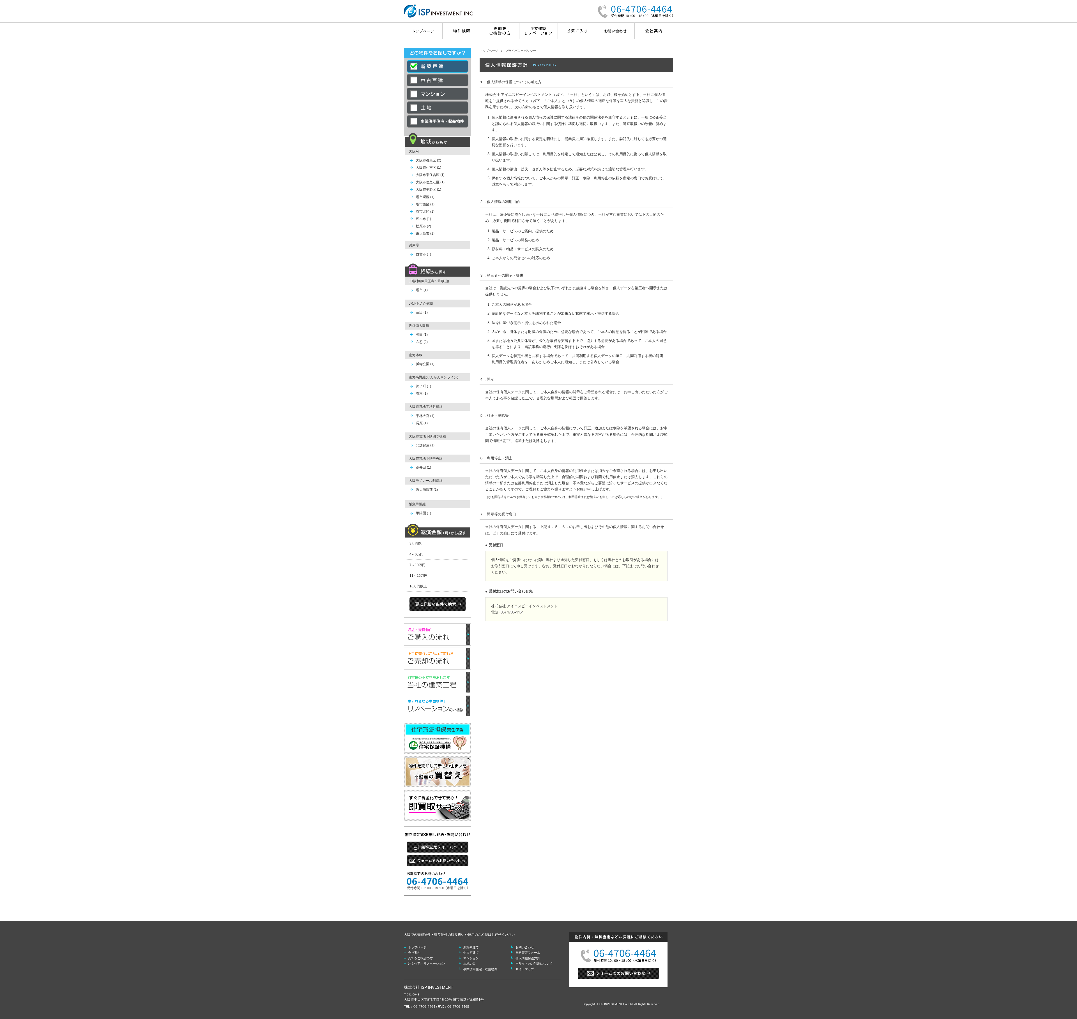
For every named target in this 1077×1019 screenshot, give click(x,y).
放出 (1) (422, 312)
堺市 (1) (422, 290)
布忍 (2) (422, 342)
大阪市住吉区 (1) (428, 168)
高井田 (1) (423, 467)
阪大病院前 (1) (427, 490)
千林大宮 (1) (425, 416)
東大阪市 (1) (425, 233)
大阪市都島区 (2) (428, 160)
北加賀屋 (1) (425, 445)
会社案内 (414, 952)
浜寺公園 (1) (425, 364)
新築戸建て (471, 947)
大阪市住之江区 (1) (430, 182)
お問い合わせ (525, 947)
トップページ (489, 50)
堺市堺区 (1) (425, 197)
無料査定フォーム (528, 952)
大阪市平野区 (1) (428, 189)
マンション (471, 958)
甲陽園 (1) (423, 513)
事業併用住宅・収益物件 (480, 969)
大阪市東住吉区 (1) (430, 175)
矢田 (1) (422, 335)
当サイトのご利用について (534, 963)
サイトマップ (525, 969)
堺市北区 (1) (425, 212)
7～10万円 (417, 565)
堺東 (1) (422, 393)
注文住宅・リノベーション (426, 963)
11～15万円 (418, 576)
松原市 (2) (423, 226)
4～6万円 (416, 554)
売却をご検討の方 (420, 958)
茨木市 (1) (423, 219)
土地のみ (469, 963)
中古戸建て (471, 952)
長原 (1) (422, 423)
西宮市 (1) (423, 254)
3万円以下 (417, 543)
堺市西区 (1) (425, 204)
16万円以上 (418, 586)
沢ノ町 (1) (423, 386)
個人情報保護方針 (528, 958)
